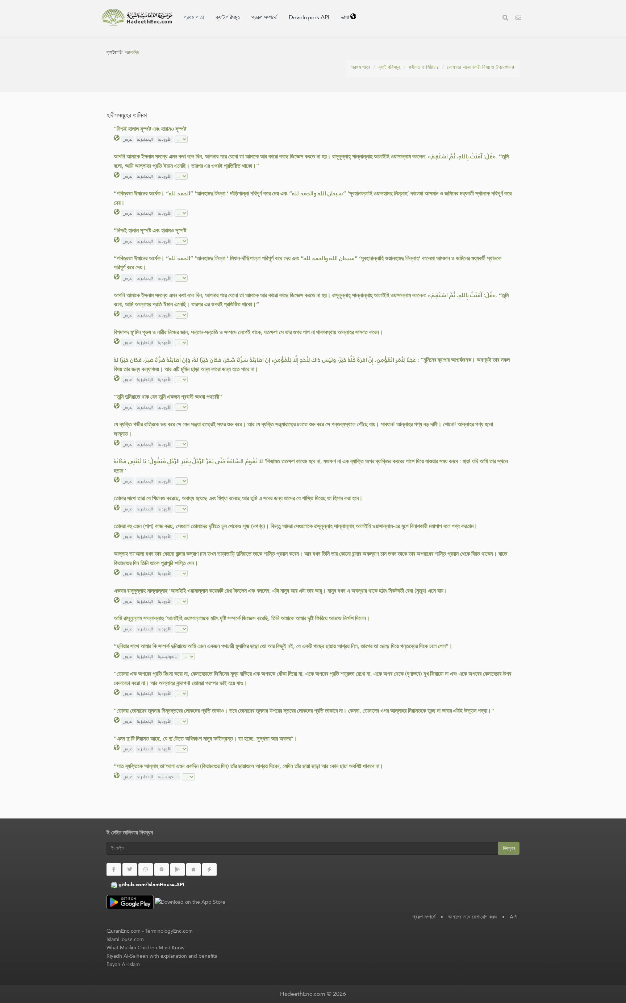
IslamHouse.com (125, 939)
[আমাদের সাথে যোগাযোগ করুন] (518, 18)
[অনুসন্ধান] (505, 18)
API (514, 916)
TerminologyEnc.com (169, 931)
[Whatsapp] (145, 869)
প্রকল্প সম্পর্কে (264, 17)
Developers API (309, 17)
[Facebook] (114, 869)
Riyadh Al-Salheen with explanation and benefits (162, 956)
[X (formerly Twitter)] (129, 869)
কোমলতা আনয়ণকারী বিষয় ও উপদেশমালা (480, 67)
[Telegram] (161, 869)
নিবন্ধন (509, 848)
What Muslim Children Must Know (145, 947)
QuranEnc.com (124, 931)
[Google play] (177, 869)
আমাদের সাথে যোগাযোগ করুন (472, 916)
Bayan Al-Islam (123, 964)
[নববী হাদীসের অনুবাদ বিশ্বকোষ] (137, 17)
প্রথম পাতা (194, 17)
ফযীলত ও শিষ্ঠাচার (424, 67)
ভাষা (345, 17)
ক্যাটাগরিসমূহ (228, 17)
